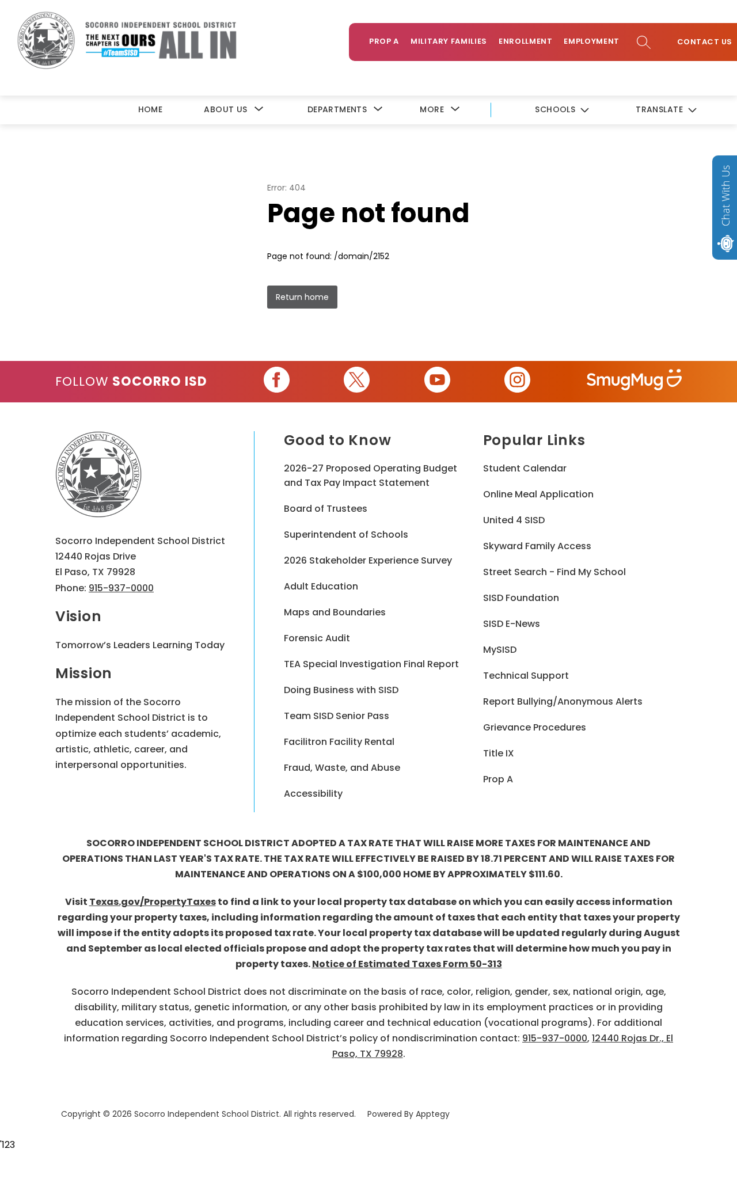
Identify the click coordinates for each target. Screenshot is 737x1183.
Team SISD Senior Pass (336, 715)
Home (150, 109)
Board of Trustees (325, 508)
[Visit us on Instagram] (517, 382)
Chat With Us (725, 195)
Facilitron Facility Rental (339, 741)
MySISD (499, 649)
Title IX (498, 753)
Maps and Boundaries (335, 612)
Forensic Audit (317, 638)
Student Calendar (525, 468)
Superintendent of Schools (346, 534)
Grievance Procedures (534, 727)
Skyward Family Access (537, 546)
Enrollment (526, 41)
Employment (592, 41)
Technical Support (526, 675)
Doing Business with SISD (341, 690)
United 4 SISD (514, 520)
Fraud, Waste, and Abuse (342, 767)
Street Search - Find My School (554, 572)
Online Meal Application (538, 494)
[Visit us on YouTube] (437, 382)
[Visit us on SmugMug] (634, 381)
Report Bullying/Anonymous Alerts (563, 701)
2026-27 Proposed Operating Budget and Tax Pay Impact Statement (370, 475)
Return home (302, 297)
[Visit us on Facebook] (277, 382)
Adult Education (321, 586)
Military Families (449, 41)
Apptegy (433, 1114)
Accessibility (313, 793)
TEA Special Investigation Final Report (371, 664)
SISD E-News (511, 623)
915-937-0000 (121, 588)
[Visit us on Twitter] (357, 382)
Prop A (384, 41)
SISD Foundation (521, 597)
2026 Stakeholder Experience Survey (368, 560)
